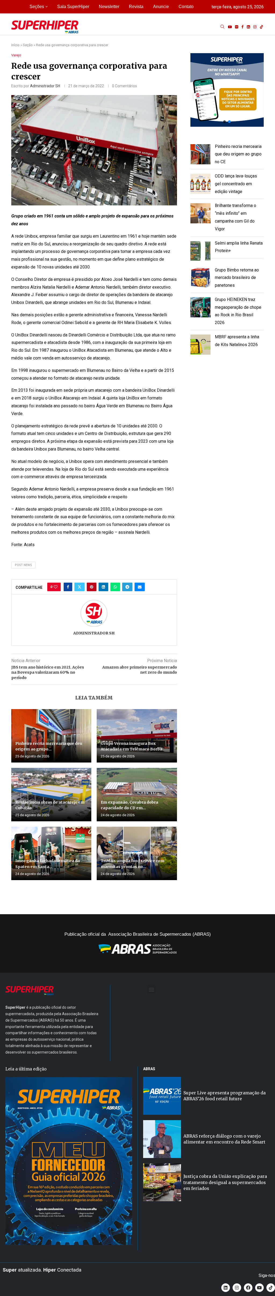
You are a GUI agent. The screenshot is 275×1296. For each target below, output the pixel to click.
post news (23, 565)
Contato (186, 6)
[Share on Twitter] (79, 587)
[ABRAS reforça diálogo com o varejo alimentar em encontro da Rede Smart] (162, 1139)
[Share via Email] (140, 587)
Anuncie (161, 6)
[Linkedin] (248, 27)
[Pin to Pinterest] (91, 587)
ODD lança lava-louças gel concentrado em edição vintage (236, 183)
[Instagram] (255, 27)
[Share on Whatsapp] (115, 587)
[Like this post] (55, 587)
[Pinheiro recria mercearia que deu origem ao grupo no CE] (51, 736)
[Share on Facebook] (68, 587)
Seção (28, 45)
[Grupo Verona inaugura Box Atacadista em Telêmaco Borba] (137, 736)
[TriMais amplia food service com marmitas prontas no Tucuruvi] (137, 853)
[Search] (222, 27)
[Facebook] (242, 27)
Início (15, 45)
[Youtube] (230, 27)
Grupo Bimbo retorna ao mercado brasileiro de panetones (237, 277)
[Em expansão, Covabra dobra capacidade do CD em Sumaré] (137, 794)
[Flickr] (236, 27)
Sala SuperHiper (73, 6)
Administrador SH (45, 86)
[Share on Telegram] (127, 587)
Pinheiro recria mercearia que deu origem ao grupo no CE (238, 154)
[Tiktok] (261, 27)
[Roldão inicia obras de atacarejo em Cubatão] (51, 794)
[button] (227, 89)
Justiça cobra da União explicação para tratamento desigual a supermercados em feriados (225, 1182)
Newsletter (109, 6)
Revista (136, 6)
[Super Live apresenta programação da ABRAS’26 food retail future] (162, 1096)
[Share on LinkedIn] (103, 587)
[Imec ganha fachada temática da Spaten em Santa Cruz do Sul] (51, 853)
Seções (37, 6)
